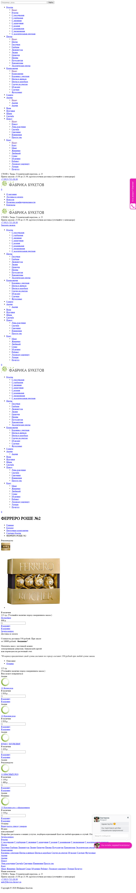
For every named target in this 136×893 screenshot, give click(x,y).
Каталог (10, 528)
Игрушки (10, 110)
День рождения (19, 126)
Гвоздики (16, 44)
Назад (14, 10)
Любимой (16, 153)
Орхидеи (16, 55)
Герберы (15, 47)
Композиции (12, 68)
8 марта (9, 95)
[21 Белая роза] (5, 685)
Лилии (15, 52)
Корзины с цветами (20, 76)
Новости (10, 199)
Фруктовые (17, 92)
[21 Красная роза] (5, 713)
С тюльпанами (18, 31)
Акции (9, 97)
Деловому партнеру (21, 164)
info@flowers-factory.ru (11, 882)
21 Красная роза (8, 716)
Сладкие (15, 89)
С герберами (17, 18)
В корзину (5, 626)
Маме (14, 148)
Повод (9, 118)
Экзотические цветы (21, 65)
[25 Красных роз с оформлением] (5, 805)
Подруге (15, 169)
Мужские (16, 87)
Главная (10, 525)
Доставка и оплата (14, 197)
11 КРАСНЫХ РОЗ (9, 774)
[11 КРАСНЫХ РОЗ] (5, 771)
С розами (16, 26)
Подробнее (6, 617)
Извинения (17, 134)
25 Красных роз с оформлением (15, 807)
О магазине (11, 194)
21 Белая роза (7, 688)
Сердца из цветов (20, 84)
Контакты (10, 205)
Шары (9, 113)
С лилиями (17, 20)
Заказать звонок (8, 225)
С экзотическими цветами (23, 34)
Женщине (16, 150)
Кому (8, 140)
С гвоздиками (18, 15)
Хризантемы (17, 63)
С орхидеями (18, 23)
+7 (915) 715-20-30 (9, 179)
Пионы (15, 57)
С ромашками (18, 28)
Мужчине (16, 158)
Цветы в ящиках (19, 79)
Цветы (9, 36)
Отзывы (10, 663)
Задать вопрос (7, 631)
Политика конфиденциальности (20, 202)
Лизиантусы (17, 49)
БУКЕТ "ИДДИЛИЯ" (11, 744)
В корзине (5, 628)
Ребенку (15, 161)
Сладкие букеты (13, 533)
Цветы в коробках (20, 81)
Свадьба (10, 116)
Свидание (16, 132)
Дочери (15, 166)
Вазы (8, 108)
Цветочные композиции (17, 530)
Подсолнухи (17, 60)
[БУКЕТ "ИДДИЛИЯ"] (5, 741)
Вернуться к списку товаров (14, 826)
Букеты (9, 7)
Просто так (17, 137)
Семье (14, 156)
